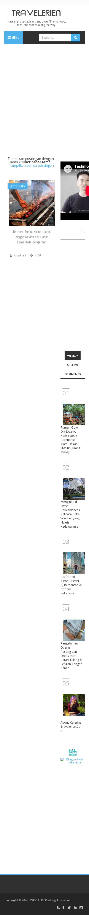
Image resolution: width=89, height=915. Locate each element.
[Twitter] (69, 908)
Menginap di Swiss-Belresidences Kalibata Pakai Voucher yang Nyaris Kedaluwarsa (70, 514)
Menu (15, 37)
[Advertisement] (44, 94)
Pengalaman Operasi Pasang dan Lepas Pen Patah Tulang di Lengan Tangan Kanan (71, 655)
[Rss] (58, 908)
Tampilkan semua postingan (31, 165)
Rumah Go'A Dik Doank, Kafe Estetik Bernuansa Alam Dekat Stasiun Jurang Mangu (70, 439)
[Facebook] (63, 908)
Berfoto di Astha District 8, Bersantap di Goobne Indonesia (71, 585)
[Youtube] (75, 908)
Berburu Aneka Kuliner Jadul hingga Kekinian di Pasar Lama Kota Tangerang (32, 237)
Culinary (18, 186)
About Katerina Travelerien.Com (70, 726)
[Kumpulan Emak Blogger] (72, 752)
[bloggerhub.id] (72, 760)
